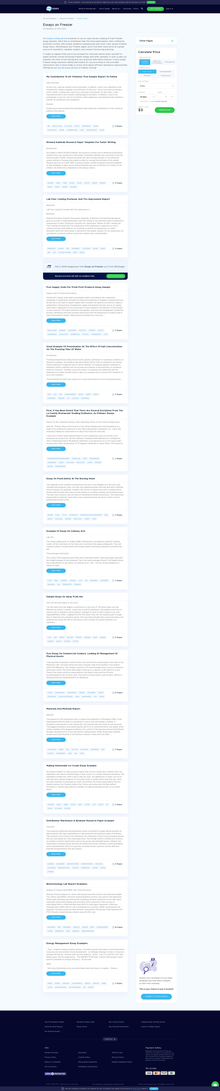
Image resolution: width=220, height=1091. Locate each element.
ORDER (151, 2)
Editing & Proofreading (156, 62)
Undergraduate (165, 71)
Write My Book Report (54, 1026)
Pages (160, 92)
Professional (165, 75)
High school (147, 71)
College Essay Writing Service (153, 1022)
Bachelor (147, 75)
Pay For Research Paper (54, 1022)
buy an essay (64, 68)
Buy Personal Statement (119, 1026)
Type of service (145, 57)
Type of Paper (143, 81)
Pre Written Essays (52, 1031)
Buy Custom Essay (116, 1022)
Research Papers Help (85, 1022)
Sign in (169, 8)
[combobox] (156, 86)
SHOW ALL (109, 1039)
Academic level (144, 68)
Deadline (141, 92)
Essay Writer (82, 1026)
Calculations (170, 62)
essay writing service (57, 38)
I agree (153, 1088)
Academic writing (145, 62)
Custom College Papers (150, 1026)
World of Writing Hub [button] (87, 8)
